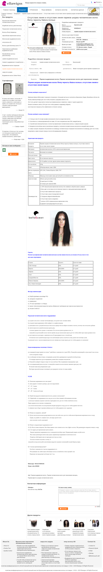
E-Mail (90, 551)
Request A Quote (93, 548)
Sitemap (91, 553)
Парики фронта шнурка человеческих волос (40, 478)
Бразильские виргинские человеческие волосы (9, 21)
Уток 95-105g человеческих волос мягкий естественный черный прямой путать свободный (26, 561)
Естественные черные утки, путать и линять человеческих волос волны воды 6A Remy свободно (73, 554)
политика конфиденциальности (10, 566)
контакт (67, 53)
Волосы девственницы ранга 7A (11, 45)
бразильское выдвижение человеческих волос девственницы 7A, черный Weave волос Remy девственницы (27, 555)
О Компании (34, 10)
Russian (98, 2)
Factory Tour (7, 548)
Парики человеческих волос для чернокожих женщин (62, 475)
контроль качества (61, 10)
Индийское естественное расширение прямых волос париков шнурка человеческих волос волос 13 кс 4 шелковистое (48, 535)
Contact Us (92, 545)
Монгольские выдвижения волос (11, 39)
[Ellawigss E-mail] (29, 492)
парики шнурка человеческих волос (32, 13)
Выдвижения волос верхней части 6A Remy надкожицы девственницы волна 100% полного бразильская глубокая (75, 561)
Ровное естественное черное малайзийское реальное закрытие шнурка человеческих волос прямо (51, 548)
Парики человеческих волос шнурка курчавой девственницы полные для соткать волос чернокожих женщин (64, 534)
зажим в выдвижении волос (10, 59)
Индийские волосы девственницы (12, 25)
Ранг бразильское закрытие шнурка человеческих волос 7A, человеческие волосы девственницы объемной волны (51, 555)
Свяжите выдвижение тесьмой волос (12, 62)
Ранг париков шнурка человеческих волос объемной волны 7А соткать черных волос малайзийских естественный (33, 534)
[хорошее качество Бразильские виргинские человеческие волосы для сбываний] (7, 88)
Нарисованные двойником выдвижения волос (9, 49)
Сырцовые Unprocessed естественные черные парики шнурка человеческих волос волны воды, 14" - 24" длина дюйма (94, 535)
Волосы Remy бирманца (9, 32)
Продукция (22, 10)
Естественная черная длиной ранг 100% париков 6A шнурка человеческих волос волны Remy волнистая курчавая (79, 534)
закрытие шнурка (7, 72)
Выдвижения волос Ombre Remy (11, 75)
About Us (6, 545)
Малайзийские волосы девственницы (8, 54)
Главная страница (9, 10)
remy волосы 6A (6, 42)
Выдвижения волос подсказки (10, 65)
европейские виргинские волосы (11, 35)
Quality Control (8, 551)
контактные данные (77, 10)
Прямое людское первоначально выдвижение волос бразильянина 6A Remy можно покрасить (74, 547)
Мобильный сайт (95, 556)
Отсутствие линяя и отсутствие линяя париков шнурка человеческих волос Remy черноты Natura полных (43, 49)
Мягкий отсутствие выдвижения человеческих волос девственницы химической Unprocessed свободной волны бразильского (27, 548)
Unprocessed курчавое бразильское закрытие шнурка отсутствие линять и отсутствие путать (51, 562)
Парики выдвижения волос (38, 475)
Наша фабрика (47, 10)
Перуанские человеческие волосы (12, 29)
